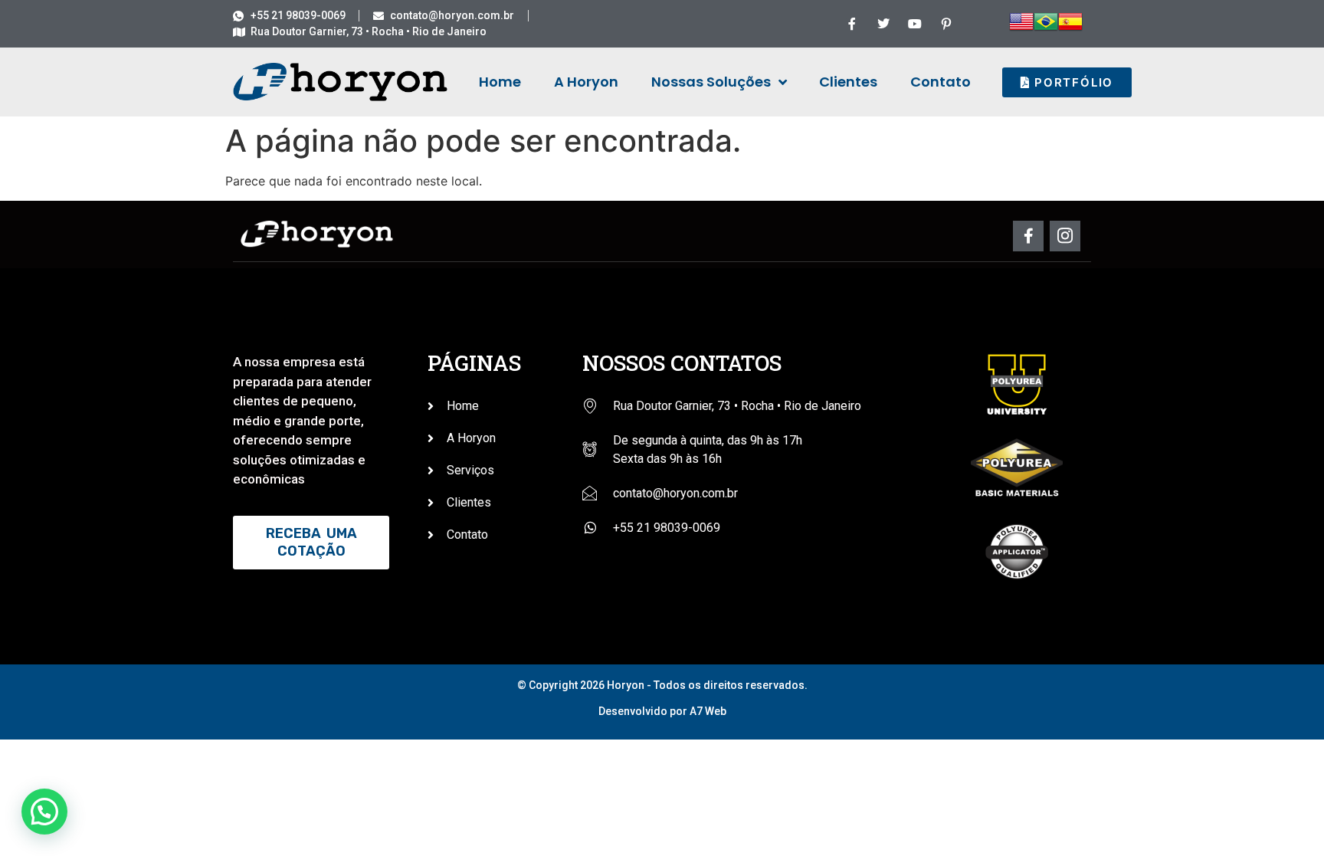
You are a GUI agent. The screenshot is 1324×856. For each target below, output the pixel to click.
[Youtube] (915, 24)
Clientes (848, 81)
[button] (44, 812)
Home (500, 81)
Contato (940, 81)
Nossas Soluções (711, 81)
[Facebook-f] (852, 24)
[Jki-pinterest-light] (946, 24)
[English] (1021, 29)
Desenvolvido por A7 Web (662, 711)
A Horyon (586, 81)
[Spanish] (1070, 29)
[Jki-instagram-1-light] (1065, 236)
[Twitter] (883, 24)
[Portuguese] (1046, 29)
